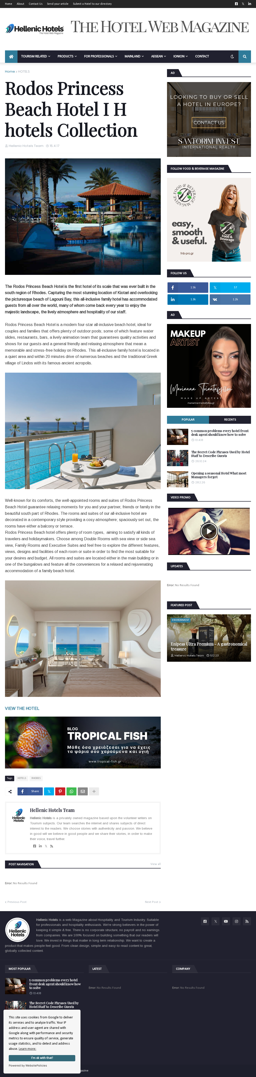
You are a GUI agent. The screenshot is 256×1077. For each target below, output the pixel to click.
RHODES (36, 778)
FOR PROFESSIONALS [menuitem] (99, 56)
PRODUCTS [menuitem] (66, 56)
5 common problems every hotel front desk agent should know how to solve (219, 432)
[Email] (83, 791)
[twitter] (46, 846)
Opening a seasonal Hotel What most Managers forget (218, 475)
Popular (188, 419)
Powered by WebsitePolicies (28, 1065)
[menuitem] (11, 56)
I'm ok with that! (42, 1058)
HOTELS (24, 71)
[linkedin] (40, 846)
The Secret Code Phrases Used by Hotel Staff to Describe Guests (220, 454)
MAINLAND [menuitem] (132, 56)
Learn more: (27, 1049)
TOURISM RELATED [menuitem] (34, 56)
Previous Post (17, 902)
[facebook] (34, 846)
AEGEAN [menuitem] (157, 56)
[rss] (51, 846)
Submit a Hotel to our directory (92, 3)
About (20, 3)
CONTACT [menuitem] (202, 56)
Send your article (57, 3)
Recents (230, 419)
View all (155, 864)
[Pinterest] (60, 791)
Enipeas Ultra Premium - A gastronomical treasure (209, 646)
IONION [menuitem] (179, 56)
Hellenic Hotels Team (52, 810)
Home (8, 3)
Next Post (151, 902)
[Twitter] (49, 791)
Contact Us (35, 3)
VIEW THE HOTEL (22, 708)
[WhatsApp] (71, 791)
